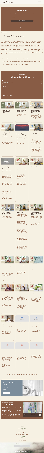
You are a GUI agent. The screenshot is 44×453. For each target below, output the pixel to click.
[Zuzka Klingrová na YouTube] (24, 437)
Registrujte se (22, 27)
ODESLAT (22, 445)
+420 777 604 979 (22, 432)
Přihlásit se (10, 2)
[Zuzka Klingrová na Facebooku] (20, 437)
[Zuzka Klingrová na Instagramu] (22, 437)
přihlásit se (22, 20)
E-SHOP (6, 392)
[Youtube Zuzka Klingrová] (32, 407)
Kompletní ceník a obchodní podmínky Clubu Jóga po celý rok (22, 374)
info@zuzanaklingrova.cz (22, 434)
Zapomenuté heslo (22, 23)
